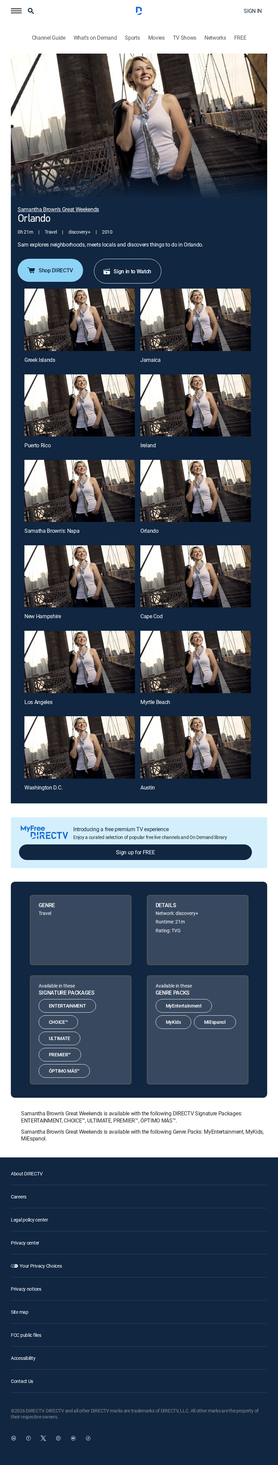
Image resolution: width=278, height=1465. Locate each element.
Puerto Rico (37, 445)
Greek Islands (39, 360)
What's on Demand (95, 37)
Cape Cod (151, 616)
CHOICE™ (58, 1022)
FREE (240, 37)
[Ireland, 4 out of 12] (195, 405)
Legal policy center (29, 1219)
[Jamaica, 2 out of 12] (195, 320)
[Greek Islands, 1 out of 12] (79, 320)
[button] (16, 10)
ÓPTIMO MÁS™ (64, 1071)
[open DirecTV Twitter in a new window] (43, 1438)
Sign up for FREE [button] (135, 852)
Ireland (148, 445)
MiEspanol (215, 1022)
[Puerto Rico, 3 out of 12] (79, 405)
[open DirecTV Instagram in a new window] (58, 1438)
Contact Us (22, 1381)
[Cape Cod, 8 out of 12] (195, 576)
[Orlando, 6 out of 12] (195, 491)
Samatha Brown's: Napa (51, 530)
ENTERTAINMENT (67, 1005)
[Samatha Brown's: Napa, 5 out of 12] (79, 491)
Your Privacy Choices (41, 1266)
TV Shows (184, 37)
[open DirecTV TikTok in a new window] (88, 1438)
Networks (215, 37)
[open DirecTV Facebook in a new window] (28, 1438)
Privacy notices (26, 1289)
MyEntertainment (184, 1005)
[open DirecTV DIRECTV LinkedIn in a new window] (13, 1438)
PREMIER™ (60, 1054)
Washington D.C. (43, 787)
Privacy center (25, 1242)
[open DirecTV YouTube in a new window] (73, 1438)
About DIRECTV (26, 1173)
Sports (132, 37)
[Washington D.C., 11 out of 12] (79, 747)
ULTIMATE (59, 1038)
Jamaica (150, 360)
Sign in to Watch (132, 271)
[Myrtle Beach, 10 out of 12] (195, 662)
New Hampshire (42, 616)
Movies (156, 37)
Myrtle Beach (155, 702)
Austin (147, 787)
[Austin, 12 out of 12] (195, 747)
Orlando (149, 530)
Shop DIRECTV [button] (56, 270)
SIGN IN (253, 11)
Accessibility (23, 1358)
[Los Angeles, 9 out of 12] (79, 662)
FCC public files (26, 1335)
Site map (19, 1312)
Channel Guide (48, 37)
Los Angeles (38, 702)
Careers (18, 1196)
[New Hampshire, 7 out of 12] (79, 576)
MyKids (173, 1022)
